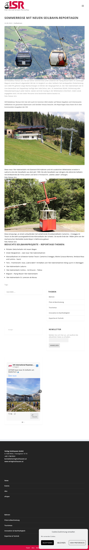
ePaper (7, 496)
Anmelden (54, 345)
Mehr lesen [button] (12, 376)
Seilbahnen (18, 23)
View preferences (77, 543)
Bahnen (51, 297)
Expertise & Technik (56, 318)
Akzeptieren (47, 543)
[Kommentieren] (14, 416)
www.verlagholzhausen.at (13, 461)
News (6, 480)
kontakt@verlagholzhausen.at (15, 459)
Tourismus (53, 308)
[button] (6, 391)
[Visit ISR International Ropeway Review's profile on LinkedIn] (10, 365)
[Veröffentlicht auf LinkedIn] (37, 365)
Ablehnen (61, 543)
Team (28, 548)
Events (6, 486)
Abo (5, 491)
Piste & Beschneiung (56, 302)
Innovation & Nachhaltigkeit (59, 313)
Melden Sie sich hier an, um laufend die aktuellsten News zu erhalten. (63, 336)
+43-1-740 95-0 (9, 456)
